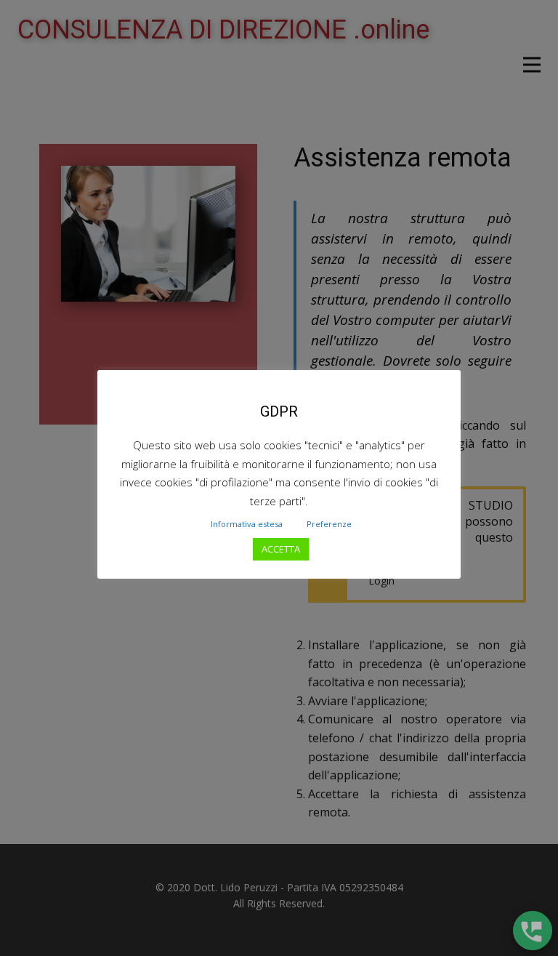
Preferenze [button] (329, 523)
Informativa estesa (247, 523)
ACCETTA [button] (281, 548)
